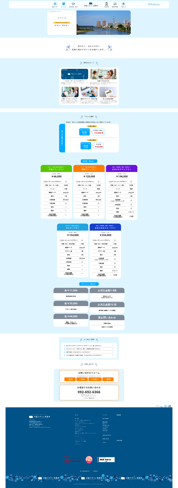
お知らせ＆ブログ (107, 435)
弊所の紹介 (105, 422)
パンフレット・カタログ (80, 426)
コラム (104, 442)
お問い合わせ (106, 438)
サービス (53, 11)
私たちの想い (106, 418)
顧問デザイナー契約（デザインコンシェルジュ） (86, 433)
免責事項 (95, 471)
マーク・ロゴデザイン (80, 421)
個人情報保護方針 (85, 471)
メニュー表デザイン (79, 429)
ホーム (50, 11)
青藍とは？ (105, 423)
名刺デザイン (78, 425)
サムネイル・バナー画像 (80, 441)
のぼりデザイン (78, 434)
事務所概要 (105, 430)
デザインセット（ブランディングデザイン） (85, 423)
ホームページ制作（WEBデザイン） (83, 420)
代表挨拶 (105, 428)
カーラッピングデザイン (80, 439)
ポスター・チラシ (79, 428)
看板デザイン (78, 436)
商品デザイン (78, 431)
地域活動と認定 (106, 425)
